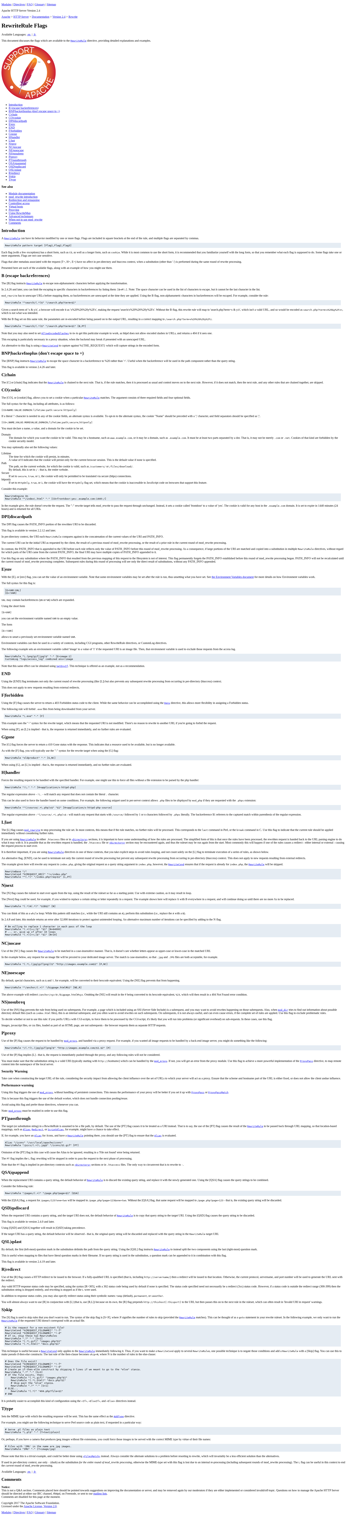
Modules (6, 4)
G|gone (13, 134)
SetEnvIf (62, 666)
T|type (12, 179)
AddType (119, 1416)
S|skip (12, 176)
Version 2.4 (58, 16)
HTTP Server (21, 16)
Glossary (40, 4)
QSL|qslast (15, 169)
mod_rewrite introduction (23, 196)
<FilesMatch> (91, 1456)
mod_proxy (70, 1040)
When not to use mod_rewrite (25, 219)
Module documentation (22, 193)
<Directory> (80, 839)
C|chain (13, 114)
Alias (26, 1129)
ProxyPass (306, 1061)
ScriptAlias (56, 1129)
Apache (5, 16)
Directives (19, 4)
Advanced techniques (21, 216)
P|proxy (13, 156)
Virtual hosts (16, 206)
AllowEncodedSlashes (55, 333)
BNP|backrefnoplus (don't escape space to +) (34, 111)
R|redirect (14, 173)
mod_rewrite (32, 830)
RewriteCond (50, 345)
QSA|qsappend (17, 163)
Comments (15, 222)
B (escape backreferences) (23, 107)
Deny (167, 703)
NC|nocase (15, 147)
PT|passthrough (17, 160)
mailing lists (100, 1493)
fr (34, 34)
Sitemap (51, 4)
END (12, 127)
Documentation (40, 16)
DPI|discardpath (18, 120)
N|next (12, 143)
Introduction (16, 104)
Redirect (37, 1129)
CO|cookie (15, 117)
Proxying (14, 209)
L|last (12, 140)
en (29, 34)
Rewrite (73, 16)
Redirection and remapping (24, 200)
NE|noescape (16, 150)
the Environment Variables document (233, 576)
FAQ (30, 4)
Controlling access (19, 203)
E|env (12, 124)
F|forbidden (15, 130)
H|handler (14, 137)
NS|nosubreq (16, 153)
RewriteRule (78, 40)
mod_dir (283, 1010)
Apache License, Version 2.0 (40, 1506)
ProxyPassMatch (218, 1092)
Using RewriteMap (20, 213)
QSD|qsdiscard (17, 166)
